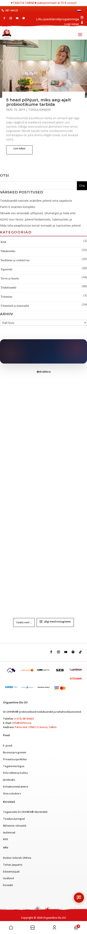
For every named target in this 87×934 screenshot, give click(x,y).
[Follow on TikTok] (80, 652)
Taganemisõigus (13, 766)
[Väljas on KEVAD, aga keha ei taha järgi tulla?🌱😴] (43, 541)
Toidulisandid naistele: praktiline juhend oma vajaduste (36, 200)
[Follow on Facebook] (4, 18)
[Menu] (11, 927)
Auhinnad (9, 832)
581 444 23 (11, 10)
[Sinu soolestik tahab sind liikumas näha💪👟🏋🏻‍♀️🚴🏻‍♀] (43, 403)
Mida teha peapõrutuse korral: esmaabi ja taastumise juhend (40, 225)
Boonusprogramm (14, 752)
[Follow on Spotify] (23, 18)
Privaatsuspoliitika (15, 759)
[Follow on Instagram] (10, 18)
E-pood (7, 745)
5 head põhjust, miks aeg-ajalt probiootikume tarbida (38, 102)
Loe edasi (19, 148)
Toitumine (6, 296)
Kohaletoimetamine (15, 786)
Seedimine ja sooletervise (15, 260)
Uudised (8, 878)
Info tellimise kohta (15, 773)
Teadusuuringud (14, 819)
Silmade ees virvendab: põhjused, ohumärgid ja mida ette (38, 213)
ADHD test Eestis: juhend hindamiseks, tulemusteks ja (36, 219)
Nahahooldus (8, 251)
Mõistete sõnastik (14, 825)
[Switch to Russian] (79, 12)
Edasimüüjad (11, 871)
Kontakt (8, 885)
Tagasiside (6, 269)
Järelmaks (9, 779)
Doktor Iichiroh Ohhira (17, 858)
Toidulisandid (39, 109)
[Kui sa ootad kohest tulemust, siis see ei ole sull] (43, 449)
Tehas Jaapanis (12, 864)
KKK (5, 839)
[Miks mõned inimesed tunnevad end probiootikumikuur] (43, 587)
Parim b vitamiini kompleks (17, 207)
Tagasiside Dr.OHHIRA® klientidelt (25, 812)
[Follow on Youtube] (17, 18)
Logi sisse (71, 24)
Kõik (3, 242)
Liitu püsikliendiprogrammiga (57, 19)
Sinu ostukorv (12, 793)
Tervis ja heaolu (10, 278)
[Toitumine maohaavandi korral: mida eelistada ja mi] (43, 495)
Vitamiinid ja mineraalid (15, 305)
